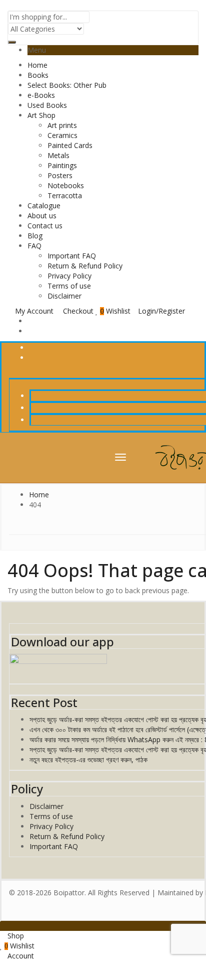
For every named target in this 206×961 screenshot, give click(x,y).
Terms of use (69, 286)
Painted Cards (70, 145)
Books (38, 75)
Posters (60, 175)
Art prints (62, 125)
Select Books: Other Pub (67, 85)
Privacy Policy (70, 276)
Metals (59, 155)
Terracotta (65, 195)
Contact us (45, 225)
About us (42, 215)
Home (38, 65)
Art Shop (42, 115)
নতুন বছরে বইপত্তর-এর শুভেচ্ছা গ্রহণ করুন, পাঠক (89, 759)
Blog (35, 235)
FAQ (35, 245)
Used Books (47, 105)
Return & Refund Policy (85, 265)
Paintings (62, 165)
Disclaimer (65, 296)
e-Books (41, 95)
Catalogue (44, 205)
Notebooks (66, 185)
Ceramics (63, 135)
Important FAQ (72, 255)
